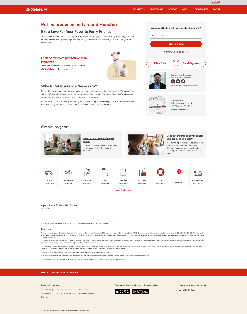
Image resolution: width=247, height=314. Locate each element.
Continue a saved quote (176, 52)
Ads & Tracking (47, 290)
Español (214, 2)
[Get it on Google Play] (140, 291)
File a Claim (160, 63)
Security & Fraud (63, 290)
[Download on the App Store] (122, 291)
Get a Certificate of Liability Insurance (184, 85)
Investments (156, 9)
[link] (37, 9)
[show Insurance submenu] (144, 9)
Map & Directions (180, 110)
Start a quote (176, 44)
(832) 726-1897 (201, 9)
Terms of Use (46, 293)
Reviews (172, 9)
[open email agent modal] (178, 81)
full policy (50, 235)
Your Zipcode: (158, 36)
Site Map (44, 297)
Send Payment (191, 63)
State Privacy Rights (86, 293)
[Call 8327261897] (173, 81)
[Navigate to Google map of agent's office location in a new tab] (183, 81)
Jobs (184, 9)
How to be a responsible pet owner (98, 140)
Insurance (137, 9)
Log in (216, 9)
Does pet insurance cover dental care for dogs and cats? (184, 137)
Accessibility (83, 290)
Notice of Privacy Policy (66, 293)
